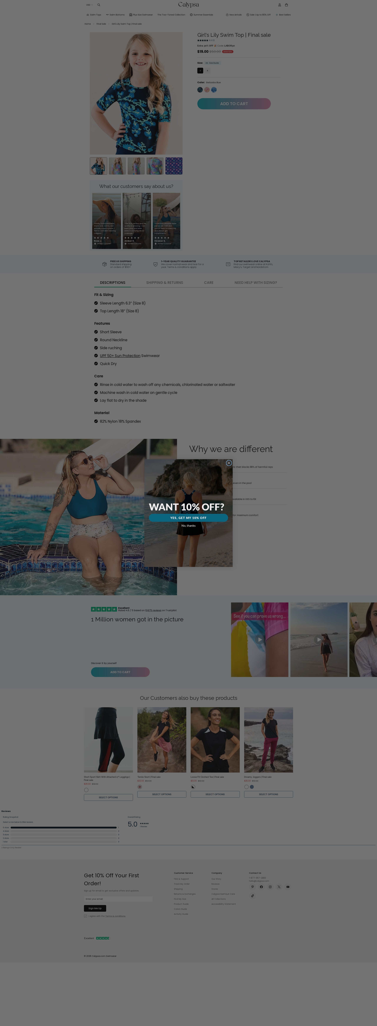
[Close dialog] (229, 463)
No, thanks (188, 525)
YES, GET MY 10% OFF (188, 518)
